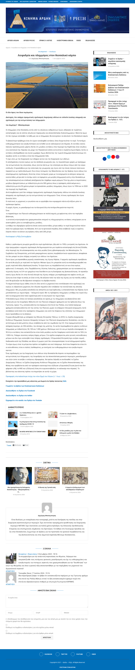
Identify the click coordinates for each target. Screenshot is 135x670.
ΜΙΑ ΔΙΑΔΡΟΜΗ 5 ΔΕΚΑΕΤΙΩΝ (28, 1)
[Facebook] (124, 1)
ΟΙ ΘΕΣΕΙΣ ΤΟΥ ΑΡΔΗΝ (12, 1)
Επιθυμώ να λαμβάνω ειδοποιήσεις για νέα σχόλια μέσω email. (30, 627)
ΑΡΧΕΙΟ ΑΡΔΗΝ (13, 40)
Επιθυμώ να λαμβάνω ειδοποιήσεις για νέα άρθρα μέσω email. (29, 633)
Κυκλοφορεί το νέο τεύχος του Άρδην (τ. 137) (118, 118)
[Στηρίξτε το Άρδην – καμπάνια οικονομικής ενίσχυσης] (99, 62)
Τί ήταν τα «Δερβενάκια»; (68, 413)
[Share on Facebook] (44, 455)
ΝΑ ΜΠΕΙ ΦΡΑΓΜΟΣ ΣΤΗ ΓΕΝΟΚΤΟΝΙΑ (32, 431)
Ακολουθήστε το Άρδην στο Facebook (20, 391)
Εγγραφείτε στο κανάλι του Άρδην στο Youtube (24, 400)
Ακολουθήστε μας (100, 139)
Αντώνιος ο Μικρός (66, 423)
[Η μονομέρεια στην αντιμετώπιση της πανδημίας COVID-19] (13, 424)
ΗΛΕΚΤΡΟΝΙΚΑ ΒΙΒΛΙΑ (65, 40)
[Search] (128, 41)
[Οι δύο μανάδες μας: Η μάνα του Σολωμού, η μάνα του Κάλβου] (52, 433)
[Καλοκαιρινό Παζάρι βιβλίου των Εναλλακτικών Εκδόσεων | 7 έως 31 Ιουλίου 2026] (99, 88)
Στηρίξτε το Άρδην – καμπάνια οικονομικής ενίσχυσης (116, 61)
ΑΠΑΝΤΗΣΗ (10, 571)
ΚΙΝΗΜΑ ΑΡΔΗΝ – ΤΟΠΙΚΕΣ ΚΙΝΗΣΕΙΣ (48, 1)
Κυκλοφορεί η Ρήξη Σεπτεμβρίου (18, 237)
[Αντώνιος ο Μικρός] (52, 424)
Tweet (9, 445)
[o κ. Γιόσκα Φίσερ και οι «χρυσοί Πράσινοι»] (13, 415)
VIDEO (78, 40)
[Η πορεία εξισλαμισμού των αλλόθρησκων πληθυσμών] (75, 475)
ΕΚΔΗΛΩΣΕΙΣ (90, 40)
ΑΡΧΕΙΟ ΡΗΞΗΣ (29, 40)
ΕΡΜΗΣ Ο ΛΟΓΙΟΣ (45, 40)
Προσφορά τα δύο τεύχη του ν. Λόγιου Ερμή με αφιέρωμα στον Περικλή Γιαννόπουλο (117, 104)
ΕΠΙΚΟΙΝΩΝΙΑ (64, 1)
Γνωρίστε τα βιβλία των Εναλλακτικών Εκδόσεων (25, 386)
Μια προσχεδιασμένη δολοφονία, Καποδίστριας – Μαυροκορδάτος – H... (19, 490)
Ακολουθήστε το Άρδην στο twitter (19, 396)
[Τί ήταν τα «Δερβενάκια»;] (52, 415)
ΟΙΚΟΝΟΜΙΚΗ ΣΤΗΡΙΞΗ (76, 1)
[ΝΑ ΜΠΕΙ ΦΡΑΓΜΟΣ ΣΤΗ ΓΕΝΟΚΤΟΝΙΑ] (13, 433)
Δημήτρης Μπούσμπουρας (40, 58)
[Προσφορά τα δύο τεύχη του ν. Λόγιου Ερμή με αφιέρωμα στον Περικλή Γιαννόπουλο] (99, 104)
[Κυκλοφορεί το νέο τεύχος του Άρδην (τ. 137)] (99, 120)
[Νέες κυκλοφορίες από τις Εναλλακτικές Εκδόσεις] (99, 75)
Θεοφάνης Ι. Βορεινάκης (27, 554)
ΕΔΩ (64, 381)
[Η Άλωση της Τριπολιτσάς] (47, 475)
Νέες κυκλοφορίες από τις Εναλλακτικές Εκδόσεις (118, 73)
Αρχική (8, 47)
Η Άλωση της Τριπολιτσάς (47, 487)
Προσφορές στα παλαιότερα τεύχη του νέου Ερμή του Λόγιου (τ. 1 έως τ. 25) (35, 376)
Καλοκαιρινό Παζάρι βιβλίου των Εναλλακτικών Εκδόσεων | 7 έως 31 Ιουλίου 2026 (118, 88)
